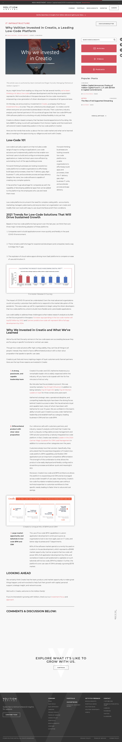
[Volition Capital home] (10, 8)
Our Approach (53, 706)
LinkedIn (107, 708)
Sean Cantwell (12, 35)
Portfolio (80, 8)
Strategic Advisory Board (73, 705)
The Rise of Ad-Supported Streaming (97, 101)
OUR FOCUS (61, 667)
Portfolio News (91, 704)
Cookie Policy (53, 718)
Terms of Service (54, 715)
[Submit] (114, 40)
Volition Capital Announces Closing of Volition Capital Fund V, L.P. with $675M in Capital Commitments (98, 87)
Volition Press (88, 94)
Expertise (103, 8)
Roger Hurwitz (23, 35)
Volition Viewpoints (92, 709)
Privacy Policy (53, 712)
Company (72, 8)
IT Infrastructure (17, 23)
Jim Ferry (86, 105)
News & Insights (92, 8)
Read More (86, 2)
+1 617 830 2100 (108, 701)
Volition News (90, 706)
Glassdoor (107, 716)
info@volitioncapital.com (111, 704)
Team (50, 701)
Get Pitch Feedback (92, 698)
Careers (114, 8)
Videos (87, 712)
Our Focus (52, 704)
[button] (61, 15)
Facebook (107, 711)
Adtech (84, 98)
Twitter (106, 713)
